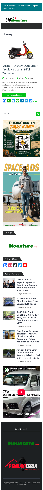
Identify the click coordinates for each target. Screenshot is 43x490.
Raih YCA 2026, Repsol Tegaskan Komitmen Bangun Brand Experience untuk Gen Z (27, 285)
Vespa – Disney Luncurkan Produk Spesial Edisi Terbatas (20, 69)
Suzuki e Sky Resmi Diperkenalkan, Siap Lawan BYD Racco (27, 301)
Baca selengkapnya (14, 95)
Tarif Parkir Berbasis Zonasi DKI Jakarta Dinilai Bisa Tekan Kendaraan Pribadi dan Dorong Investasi (28, 336)
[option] (29, 6)
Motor (30, 78)
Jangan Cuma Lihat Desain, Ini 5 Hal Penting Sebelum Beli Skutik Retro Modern (28, 354)
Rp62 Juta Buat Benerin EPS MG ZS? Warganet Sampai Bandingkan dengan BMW (28, 317)
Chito (21, 78)
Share (36, 101)
